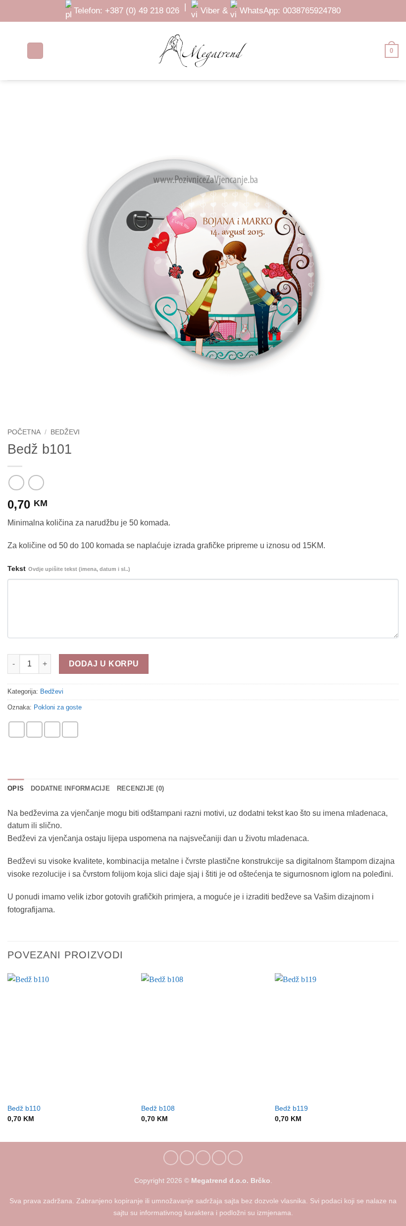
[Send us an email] (203, 1157)
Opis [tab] (15, 788)
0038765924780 (312, 10)
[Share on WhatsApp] (16, 729)
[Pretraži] (35, 51)
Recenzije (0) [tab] (140, 788)
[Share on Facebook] (34, 729)
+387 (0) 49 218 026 (142, 10)
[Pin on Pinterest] (70, 729)
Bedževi (65, 432)
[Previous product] (36, 482)
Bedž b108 (158, 1108)
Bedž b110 (24, 1108)
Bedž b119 (291, 1108)
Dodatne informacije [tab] (70, 788)
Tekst (68, 568)
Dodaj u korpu (104, 664)
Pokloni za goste (58, 707)
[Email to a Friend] (52, 729)
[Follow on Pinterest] (219, 1157)
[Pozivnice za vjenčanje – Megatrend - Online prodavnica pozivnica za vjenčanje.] (203, 50)
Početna (24, 432)
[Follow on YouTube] (235, 1157)
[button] (13, 51)
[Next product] (16, 482)
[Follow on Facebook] (170, 1157)
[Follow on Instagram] (187, 1157)
